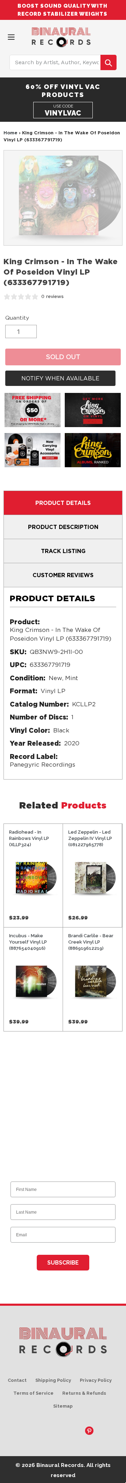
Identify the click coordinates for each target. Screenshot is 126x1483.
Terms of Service (33, 1393)
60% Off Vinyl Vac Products (63, 90)
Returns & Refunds (84, 1393)
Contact (17, 1380)
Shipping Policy (53, 1380)
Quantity (17, 318)
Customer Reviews (63, 575)
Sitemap (63, 1406)
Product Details (63, 503)
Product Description (63, 527)
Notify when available (60, 378)
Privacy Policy (96, 1380)
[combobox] (63, 62)
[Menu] (11, 36)
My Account (105, 35)
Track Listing (63, 551)
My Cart (117, 35)
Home (11, 132)
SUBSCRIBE (63, 1262)
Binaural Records (60, 1465)
